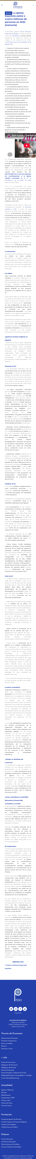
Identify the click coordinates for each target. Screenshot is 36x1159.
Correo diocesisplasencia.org (10, 1078)
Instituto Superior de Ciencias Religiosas (14, 1122)
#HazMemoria (5, 1095)
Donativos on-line (6, 1048)
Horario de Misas (6, 1103)
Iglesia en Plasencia (7, 1090)
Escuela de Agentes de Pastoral (11, 1119)
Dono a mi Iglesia (6, 1043)
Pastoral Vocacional (7, 1070)
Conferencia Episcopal (8, 1141)
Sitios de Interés (6, 1105)
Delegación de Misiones (8, 1067)
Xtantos (3, 1046)
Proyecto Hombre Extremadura (11, 1147)
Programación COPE (7, 1098)
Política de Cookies (17, 1158)
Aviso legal (28, 1158)
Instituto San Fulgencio (8, 1124)
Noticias (4, 1092)
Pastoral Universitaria (8, 1062)
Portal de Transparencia (9, 1041)
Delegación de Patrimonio (9, 1065)
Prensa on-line (5, 1100)
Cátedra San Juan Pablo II (9, 1127)
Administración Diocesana (9, 1038)
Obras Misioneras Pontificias (10, 1144)
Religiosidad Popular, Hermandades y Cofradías (16, 1075)
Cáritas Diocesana (7, 1139)
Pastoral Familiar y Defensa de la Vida (13, 1073)
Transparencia (16, 36)
